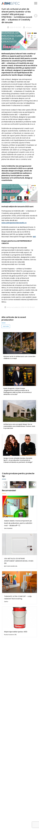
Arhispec (29, 27)
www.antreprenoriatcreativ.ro (14, 223)
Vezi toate (6, 326)
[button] (7, 484)
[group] (18, 484)
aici (34, 236)
